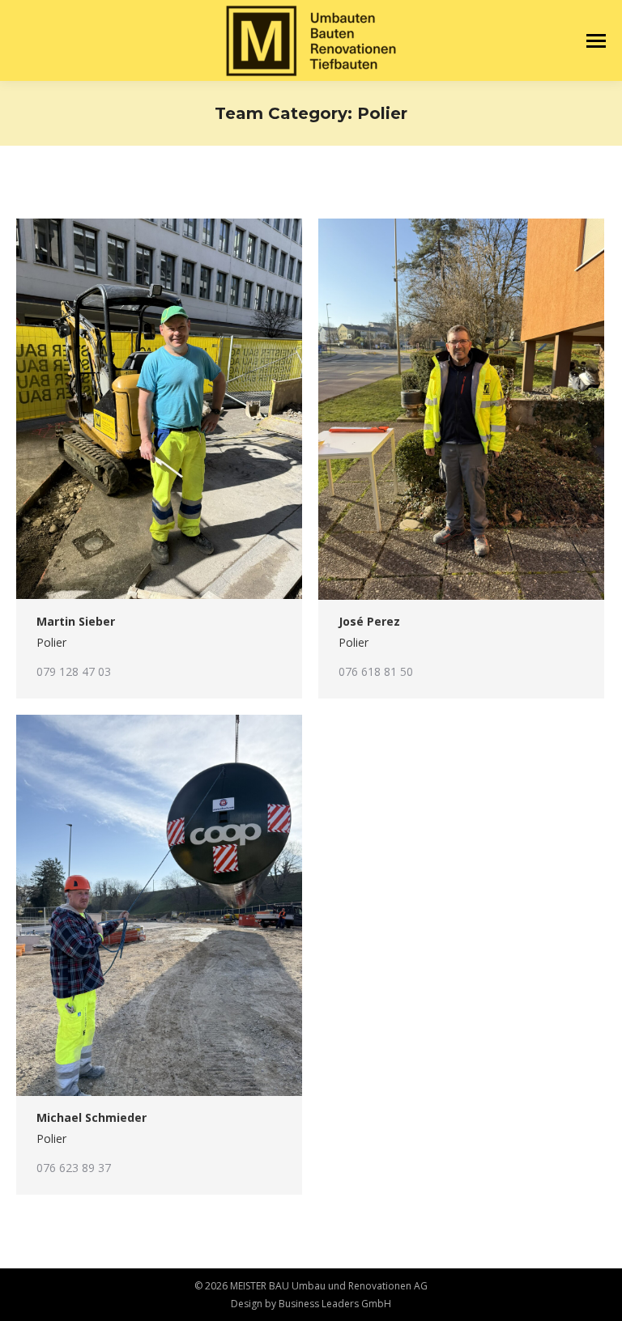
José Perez (369, 621)
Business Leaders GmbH (335, 1303)
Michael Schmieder (91, 1117)
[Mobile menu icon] (596, 41)
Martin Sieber (75, 621)
